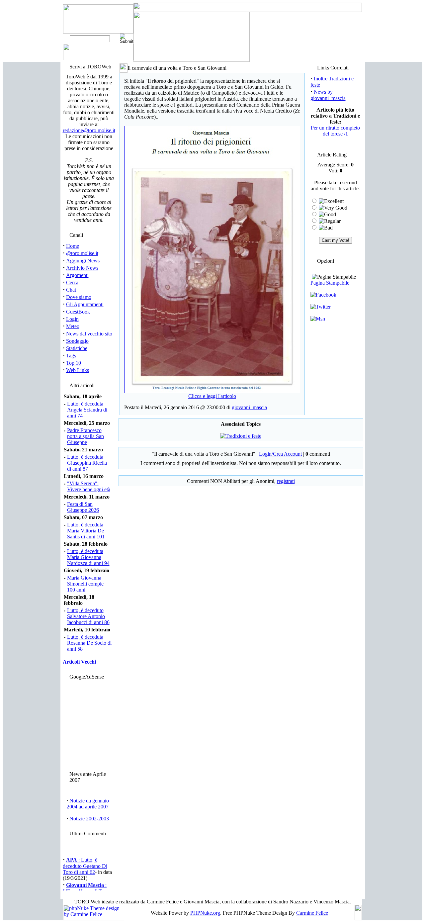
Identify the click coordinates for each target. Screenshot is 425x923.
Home (72, 246)
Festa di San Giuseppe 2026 (83, 507)
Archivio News (82, 268)
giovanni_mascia (249, 407)
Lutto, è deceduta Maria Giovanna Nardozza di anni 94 (88, 557)
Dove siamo (78, 297)
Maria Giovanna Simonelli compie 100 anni (85, 584)
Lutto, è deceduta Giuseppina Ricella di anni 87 (87, 463)
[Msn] (317, 319)
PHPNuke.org (205, 913)
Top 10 (73, 363)
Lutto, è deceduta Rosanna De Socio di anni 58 (89, 643)
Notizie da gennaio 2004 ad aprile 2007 (88, 803)
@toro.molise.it (82, 253)
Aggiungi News (83, 260)
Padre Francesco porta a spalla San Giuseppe (85, 436)
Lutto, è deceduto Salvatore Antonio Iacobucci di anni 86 (88, 616)
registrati (286, 481)
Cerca (72, 282)
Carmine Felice (312, 913)
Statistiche (76, 348)
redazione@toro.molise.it (89, 130)
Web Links (77, 370)
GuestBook (78, 312)
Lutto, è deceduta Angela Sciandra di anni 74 (87, 409)
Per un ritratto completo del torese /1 (335, 131)
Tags (71, 355)
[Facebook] (323, 295)
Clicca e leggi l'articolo (212, 396)
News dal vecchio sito (89, 333)
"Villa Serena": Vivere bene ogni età (88, 486)
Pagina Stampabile (329, 283)
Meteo (72, 326)
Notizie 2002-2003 (88, 818)
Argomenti (77, 275)
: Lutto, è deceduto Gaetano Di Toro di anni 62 (85, 863)
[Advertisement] (88, 724)
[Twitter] (320, 307)
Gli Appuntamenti (85, 304)
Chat (71, 290)
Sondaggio (77, 341)
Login (72, 319)
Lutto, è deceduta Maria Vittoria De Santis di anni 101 (86, 530)
